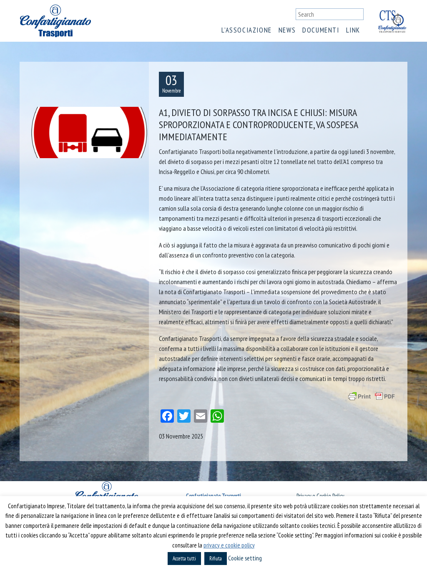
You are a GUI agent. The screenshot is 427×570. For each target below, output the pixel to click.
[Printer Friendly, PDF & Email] (371, 396)
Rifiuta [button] (215, 558)
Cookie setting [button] (245, 558)
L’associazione (246, 30)
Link (353, 30)
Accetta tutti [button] (184, 558)
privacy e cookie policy (229, 545)
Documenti (320, 30)
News (287, 30)
